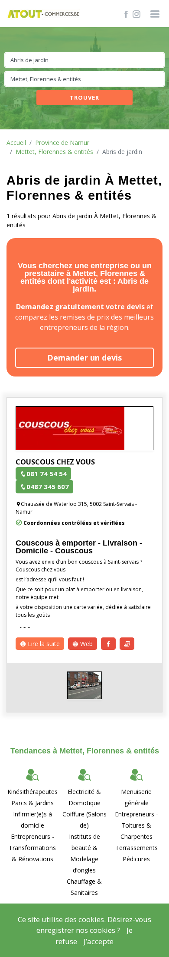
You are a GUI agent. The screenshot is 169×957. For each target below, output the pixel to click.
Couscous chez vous (55, 462)
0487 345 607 (47, 486)
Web (85, 644)
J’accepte (99, 941)
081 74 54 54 (46, 473)
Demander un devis (84, 357)
